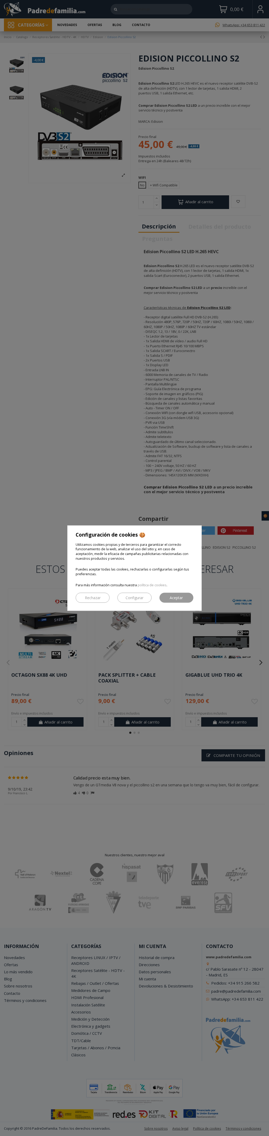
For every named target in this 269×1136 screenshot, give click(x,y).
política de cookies (152, 585)
